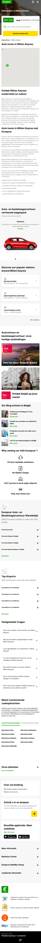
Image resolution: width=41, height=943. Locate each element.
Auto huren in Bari (26, 734)
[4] (25, 259)
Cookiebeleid (21, 936)
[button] (7, 65)
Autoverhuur (6, 40)
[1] (15, 259)
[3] (22, 259)
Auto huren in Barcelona (28, 730)
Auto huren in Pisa (7, 730)
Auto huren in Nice (26, 742)
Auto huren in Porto (8, 742)
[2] (18, 259)
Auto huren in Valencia (9, 738)
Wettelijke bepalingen (9, 936)
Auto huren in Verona (27, 738)
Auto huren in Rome (8, 734)
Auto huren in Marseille (9, 746)
